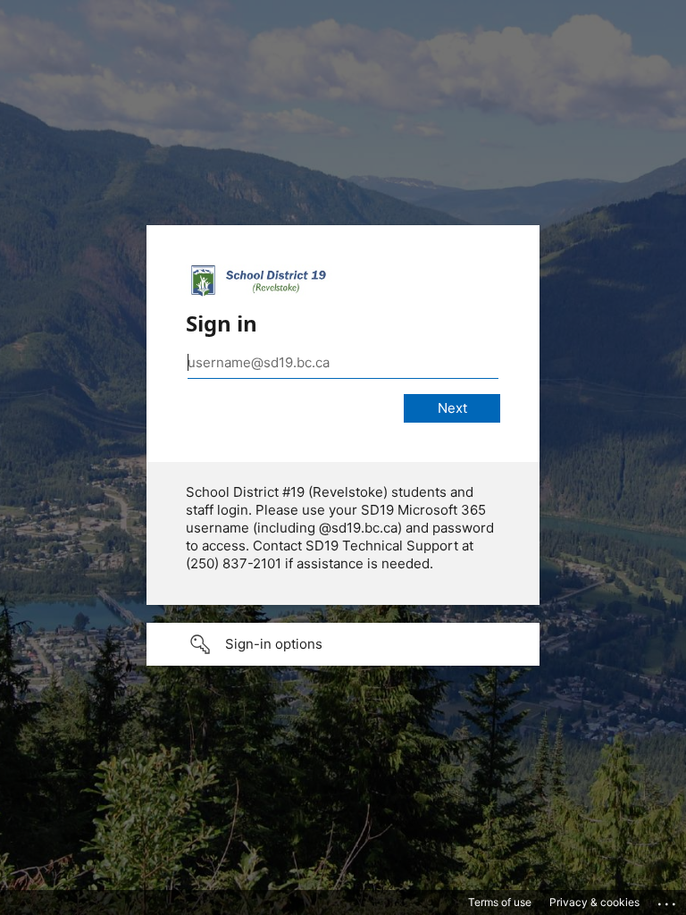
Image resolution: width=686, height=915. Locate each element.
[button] (343, 644)
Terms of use (499, 902)
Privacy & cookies (594, 902)
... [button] (668, 900)
